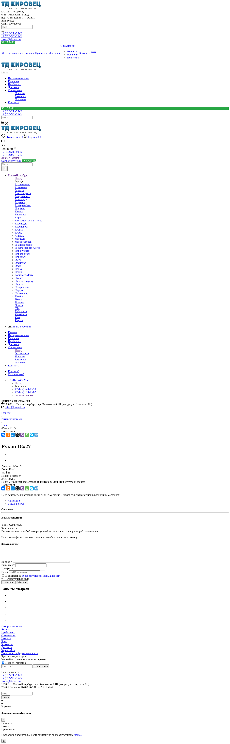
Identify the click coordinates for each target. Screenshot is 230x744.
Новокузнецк (22, 250)
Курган (19, 229)
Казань (19, 211)
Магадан (20, 238)
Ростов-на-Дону (24, 275)
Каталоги (13, 81)
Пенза (18, 268)
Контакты (13, 102)
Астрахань (21, 187)
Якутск (19, 320)
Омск (18, 259)
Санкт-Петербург (25, 281)
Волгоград (21, 199)
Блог (4, 641)
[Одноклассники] (8, 435)
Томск (18, 299)
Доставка (13, 87)
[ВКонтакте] (3, 435)
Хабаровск (21, 311)
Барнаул (19, 190)
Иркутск (20, 208)
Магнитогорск (23, 241)
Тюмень (19, 302)
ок (4, 741)
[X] (17, 435)
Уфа (17, 308)
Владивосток (22, 196)
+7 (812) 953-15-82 (11, 36)
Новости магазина (15, 662)
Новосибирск (22, 253)
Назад (18, 178)
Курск (18, 232)
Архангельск (22, 184)
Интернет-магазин (18, 78)
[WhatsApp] (27, 435)
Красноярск (21, 226)
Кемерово (20, 214)
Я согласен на (32, 575)
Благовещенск (23, 193)
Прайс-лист (14, 84)
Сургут (19, 290)
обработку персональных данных (41, 575)
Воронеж (20, 202)
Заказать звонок (10, 157)
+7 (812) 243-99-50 (11, 33)
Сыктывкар (21, 293)
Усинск (19, 305)
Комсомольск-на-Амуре (28, 220)
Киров (18, 217)
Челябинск (21, 314)
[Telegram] (36, 435)
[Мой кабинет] (3, 141)
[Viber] (22, 435)
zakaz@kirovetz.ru (11, 39)
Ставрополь (21, 287)
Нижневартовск (24, 244)
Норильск (20, 256)
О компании (15, 90)
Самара (19, 278)
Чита (17, 317)
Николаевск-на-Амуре (27, 247)
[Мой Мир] (13, 435)
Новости (20, 93)
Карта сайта (8, 650)
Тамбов (19, 296)
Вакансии (20, 96)
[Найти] (2, 31)
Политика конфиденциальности (19, 653)
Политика (20, 99)
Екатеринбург (23, 205)
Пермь (18, 272)
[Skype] (32, 435)
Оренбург (20, 262)
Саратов (19, 284)
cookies (77, 734)
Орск (18, 265)
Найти (6, 697)
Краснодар (21, 223)
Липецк (19, 235)
